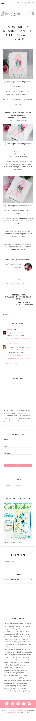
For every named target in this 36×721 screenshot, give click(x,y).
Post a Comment (11, 363)
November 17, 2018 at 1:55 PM (18, 358)
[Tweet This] (7, 284)
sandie (9, 329)
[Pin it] (18, 284)
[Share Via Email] (23, 284)
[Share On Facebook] (13, 284)
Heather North (12, 344)
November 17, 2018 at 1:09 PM (18, 339)
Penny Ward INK (11, 710)
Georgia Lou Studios (12, 712)
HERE (25, 231)
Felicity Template (22, 710)
